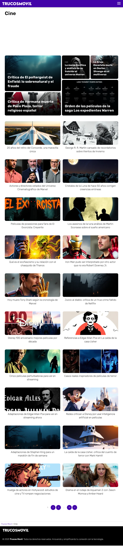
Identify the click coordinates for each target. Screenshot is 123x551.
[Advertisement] (61, 35)
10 (69, 507)
